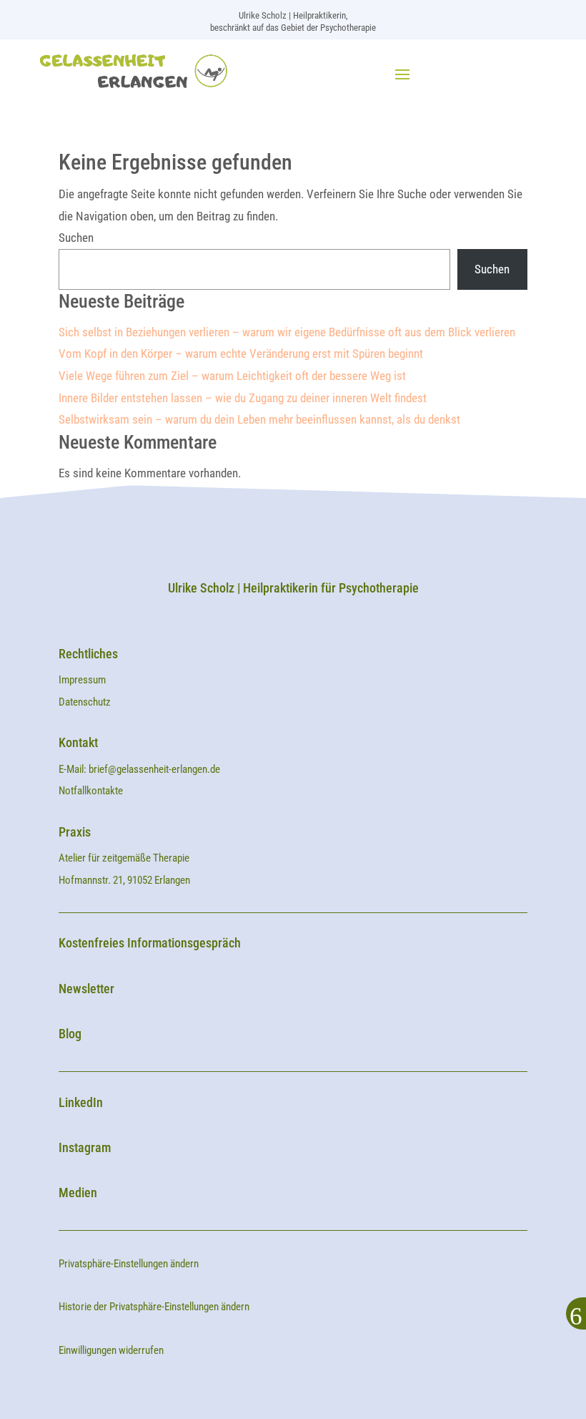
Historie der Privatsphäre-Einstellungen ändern (154, 1306)
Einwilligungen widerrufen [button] (111, 1350)
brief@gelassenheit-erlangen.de (154, 769)
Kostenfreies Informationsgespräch (150, 942)
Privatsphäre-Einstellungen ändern (129, 1263)
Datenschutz (85, 702)
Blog (70, 1033)
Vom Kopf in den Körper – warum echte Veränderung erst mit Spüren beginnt (241, 353)
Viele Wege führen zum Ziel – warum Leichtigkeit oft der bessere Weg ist (232, 376)
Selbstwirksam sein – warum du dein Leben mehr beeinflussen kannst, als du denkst (259, 419)
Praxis (75, 831)
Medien (78, 1192)
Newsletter (86, 988)
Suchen (76, 237)
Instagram (85, 1147)
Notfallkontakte (91, 790)
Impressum (83, 679)
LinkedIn (81, 1102)
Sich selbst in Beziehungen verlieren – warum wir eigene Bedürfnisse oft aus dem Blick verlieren (287, 332)
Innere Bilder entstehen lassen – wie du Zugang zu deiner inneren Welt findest (243, 398)
